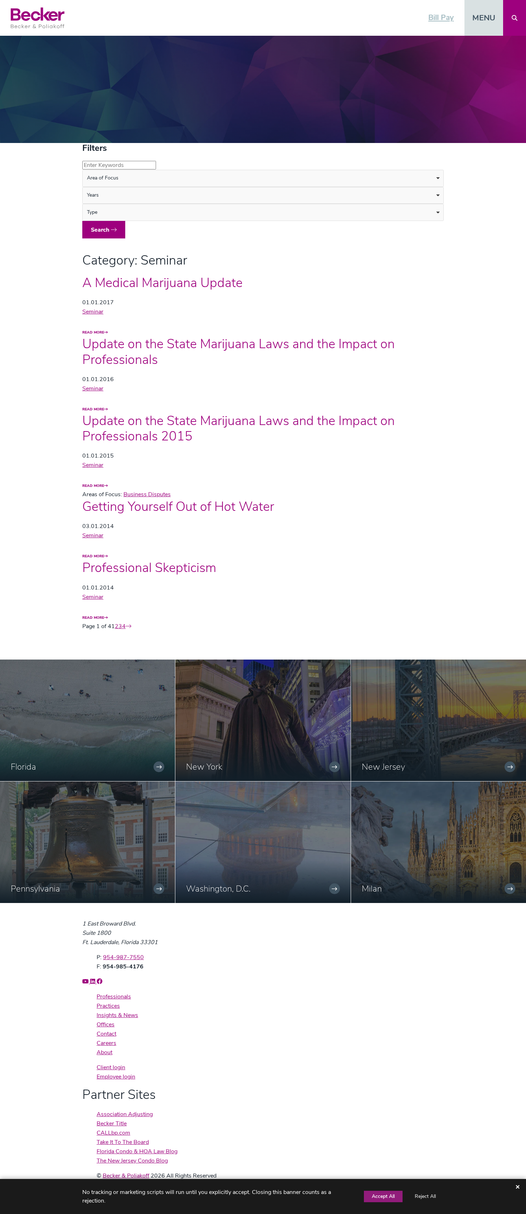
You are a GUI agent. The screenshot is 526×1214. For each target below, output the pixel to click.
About (104, 1052)
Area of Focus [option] (102, 177)
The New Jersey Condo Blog (132, 1161)
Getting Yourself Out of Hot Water (178, 506)
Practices (108, 1006)
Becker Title (112, 1123)
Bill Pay (441, 18)
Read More (93, 332)
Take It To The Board (123, 1142)
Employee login (116, 1077)
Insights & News (117, 1015)
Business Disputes (147, 494)
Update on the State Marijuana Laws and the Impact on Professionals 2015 (238, 428)
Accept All (383, 1196)
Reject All (425, 1196)
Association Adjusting (125, 1114)
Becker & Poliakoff (126, 1176)
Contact (106, 1034)
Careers (106, 1043)
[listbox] (263, 178)
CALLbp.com (113, 1133)
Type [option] (92, 212)
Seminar (92, 312)
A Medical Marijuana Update (162, 283)
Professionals (114, 997)
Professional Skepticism (149, 568)
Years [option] (93, 195)
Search (101, 230)
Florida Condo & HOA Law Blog (137, 1151)
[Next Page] (128, 626)
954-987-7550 (123, 957)
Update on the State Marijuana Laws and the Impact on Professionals (238, 351)
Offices (106, 1024)
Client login (111, 1067)
